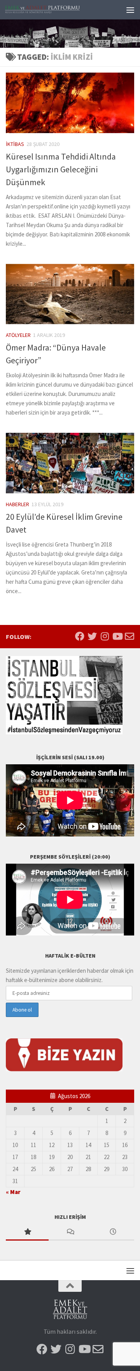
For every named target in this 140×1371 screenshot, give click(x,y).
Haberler (17, 504)
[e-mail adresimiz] (129, 636)
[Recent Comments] (70, 1232)
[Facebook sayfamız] (79, 636)
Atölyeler (18, 334)
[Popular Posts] (27, 1232)
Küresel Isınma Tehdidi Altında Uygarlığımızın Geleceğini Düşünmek (61, 169)
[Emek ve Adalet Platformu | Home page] (55, 10)
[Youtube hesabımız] (117, 636)
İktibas (15, 144)
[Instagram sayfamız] (104, 636)
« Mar (13, 1192)
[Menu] (130, 9)
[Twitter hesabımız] (92, 636)
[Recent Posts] (112, 1232)
